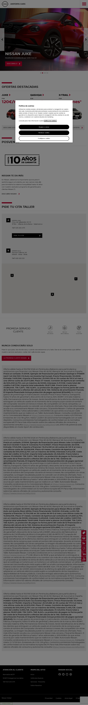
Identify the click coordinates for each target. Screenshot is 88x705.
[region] (44, 121)
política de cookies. (50, 121)
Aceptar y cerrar (44, 127)
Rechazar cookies (44, 132)
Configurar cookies (44, 138)
